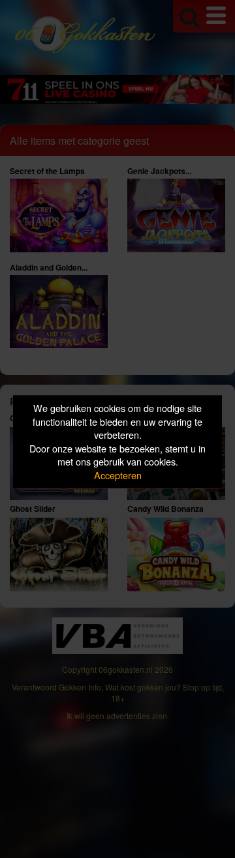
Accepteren (118, 475)
